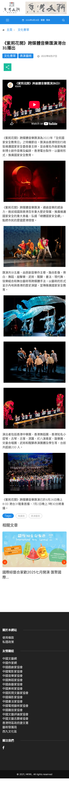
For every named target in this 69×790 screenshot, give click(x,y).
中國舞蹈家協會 (12, 680)
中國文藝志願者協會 (15, 718)
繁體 (43, 20)
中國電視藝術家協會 (15, 705)
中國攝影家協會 (12, 697)
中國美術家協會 (12, 688)
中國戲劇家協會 (12, 667)
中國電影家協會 (12, 671)
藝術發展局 (9, 727)
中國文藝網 (9, 658)
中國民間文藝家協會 (15, 693)
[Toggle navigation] (7, 20)
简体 (48, 20)
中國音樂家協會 (12, 675)
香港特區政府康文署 (15, 723)
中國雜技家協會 (12, 710)
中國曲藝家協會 (12, 684)
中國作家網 (9, 663)
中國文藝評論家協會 (15, 714)
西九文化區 (9, 731)
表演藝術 (26, 55)
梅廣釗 (21, 515)
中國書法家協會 (12, 701)
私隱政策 (8, 642)
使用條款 (8, 637)
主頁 (9, 29)
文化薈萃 (23, 29)
